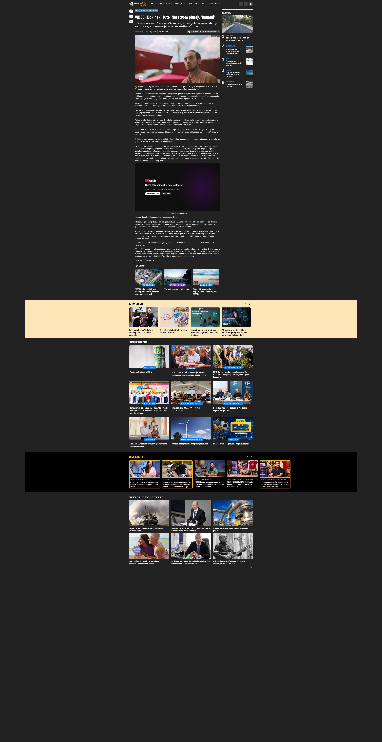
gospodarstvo (139, 32)
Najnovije (160, 4)
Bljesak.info (153, 32)
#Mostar (151, 4)
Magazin (183, 4)
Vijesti (168, 4)
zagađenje (150, 271)
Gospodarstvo (194, 4)
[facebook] (131, 11)
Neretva (139, 271)
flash (146, 32)
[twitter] (131, 16)
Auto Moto (214, 4)
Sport (176, 4)
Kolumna (205, 4)
